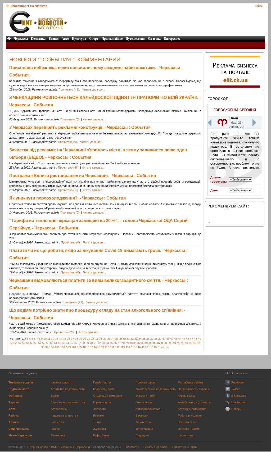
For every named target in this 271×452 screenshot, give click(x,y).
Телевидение (144, 428)
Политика (38, 38)
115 (133, 347)
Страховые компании (107, 395)
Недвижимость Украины (194, 389)
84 (146, 343)
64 (67, 343)
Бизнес (53, 38)
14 (60, 338)
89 (166, 343)
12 (52, 338)
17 (72, 338)
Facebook (237, 382)
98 (42, 347)
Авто (65, 38)
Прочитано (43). (69, 89)
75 (111, 343)
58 (43, 343)
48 (195, 338)
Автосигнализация (148, 408)
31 (128, 338)
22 (92, 338)
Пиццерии (142, 435)
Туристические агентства (68, 402)
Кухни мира (185, 435)
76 (115, 343)
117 (144, 347)
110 (107, 347)
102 (62, 347)
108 (96, 347)
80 (131, 343)
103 (68, 347)
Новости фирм (145, 382)
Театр (97, 422)
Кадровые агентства (64, 415)
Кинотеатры (143, 422)
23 (96, 338)
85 (150, 343)
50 (11, 343)
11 (48, 338)
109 (101, 347)
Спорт (93, 38)
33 (136, 338)
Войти (259, 5)
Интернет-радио (189, 428)
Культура (79, 38)
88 (162, 343)
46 (187, 338)
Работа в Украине (190, 415)
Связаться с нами (184, 447)
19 (80, 338)
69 (87, 343)
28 (116, 338)
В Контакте (238, 395)
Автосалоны (59, 408)
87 (158, 343)
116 (138, 347)
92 (178, 343)
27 (112, 338)
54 (27, 343)
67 (79, 343)
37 (151, 338)
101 (57, 347)
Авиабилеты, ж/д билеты (194, 402)
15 (64, 338)
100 (51, 347)
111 (112, 347)
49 (199, 338)
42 (171, 338)
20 (84, 338)
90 (170, 343)
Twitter (235, 389)
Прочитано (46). (68, 167)
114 (128, 347)
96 (194, 343)
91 (174, 343)
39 (159, 338)
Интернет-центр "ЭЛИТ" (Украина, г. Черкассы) (58, 447)
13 (56, 338)
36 (148, 338)
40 (163, 338)
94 (186, 343)
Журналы (99, 428)
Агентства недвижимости (68, 389)
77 (119, 343)
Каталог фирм (60, 382)
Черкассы (21, 38)
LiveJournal (238, 402)
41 (167, 338)
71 (95, 343)
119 (154, 347)
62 (59, 343)
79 (127, 343)
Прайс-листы (102, 382)
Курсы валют (186, 395)
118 (149, 347)
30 (124, 338)
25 (104, 338)
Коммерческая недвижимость (156, 389)
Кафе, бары (101, 435)
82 (139, 343)
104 (73, 347)
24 (100, 338)
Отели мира (144, 402)
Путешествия (135, 38)
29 (120, 338)
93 (182, 343)
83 (142, 343)
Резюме (98, 415)
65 (71, 343)
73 (103, 343)
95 (190, 343)
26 (108, 338)
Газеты (55, 428)
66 (75, 343)
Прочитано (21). (73, 302)
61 (55, 343)
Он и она (154, 38)
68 (83, 343)
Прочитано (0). (70, 119)
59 (47, 343)
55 (31, 343)
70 (91, 343)
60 (51, 343)
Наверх (236, 408)
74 (107, 343)
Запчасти (99, 408)
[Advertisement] (166, 22)
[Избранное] (7, 5)
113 (122, 347)
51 (15, 343)
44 (179, 338)
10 (45, 338)
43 (175, 338)
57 (39, 343)
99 (46, 347)
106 (85, 347)
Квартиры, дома (104, 389)
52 (19, 343)
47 (191, 338)
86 (154, 343)
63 (63, 343)
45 (183, 338)
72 (99, 343)
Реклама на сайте (155, 447)
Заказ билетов (187, 422)
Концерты (57, 422)
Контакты (132, 447)
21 (88, 338)
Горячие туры (102, 402)
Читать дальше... (93, 89)
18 (76, 338)
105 (79, 347)
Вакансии (142, 415)
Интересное (172, 38)
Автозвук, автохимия (192, 408)
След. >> (163, 347)
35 (144, 338)
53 (23, 343)
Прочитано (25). (64, 332)
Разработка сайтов (190, 382)
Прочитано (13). (68, 190)
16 (68, 338)
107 (90, 347)
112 (117, 347)
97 (198, 343)
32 (132, 338)
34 (140, 338)
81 (135, 343)
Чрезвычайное (112, 38)
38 (155, 338)
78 (123, 343)
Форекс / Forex (145, 395)
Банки (55, 395)
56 (35, 343)
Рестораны (58, 435)
